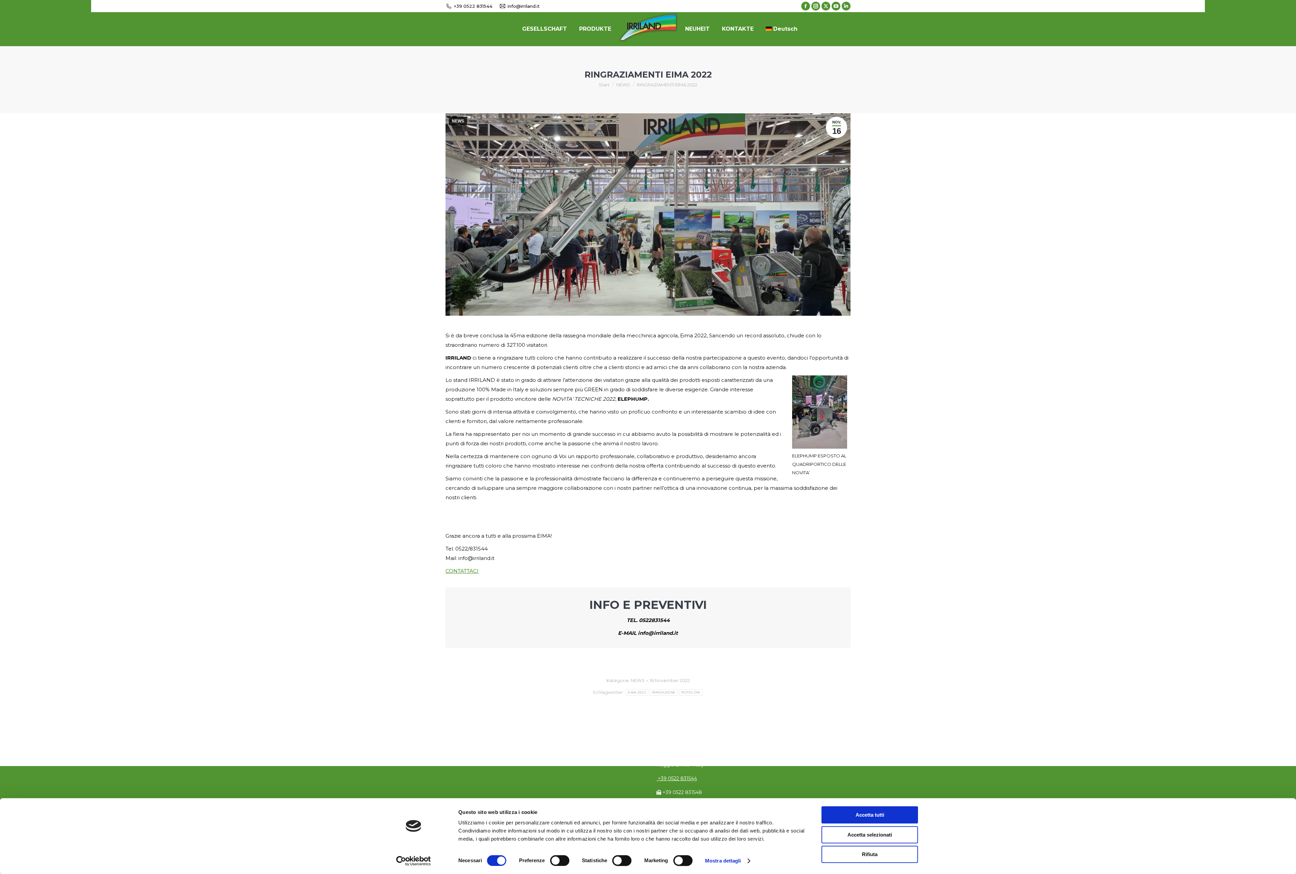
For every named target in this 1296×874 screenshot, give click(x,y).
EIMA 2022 (637, 692)
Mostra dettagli (723, 861)
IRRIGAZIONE (663, 692)
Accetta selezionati (869, 835)
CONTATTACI (462, 571)
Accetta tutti (870, 815)
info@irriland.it (524, 6)
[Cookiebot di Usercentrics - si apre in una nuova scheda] (413, 861)
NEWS (458, 121)
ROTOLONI (690, 692)
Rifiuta (870, 854)
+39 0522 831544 (473, 6)
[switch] (559, 860)
